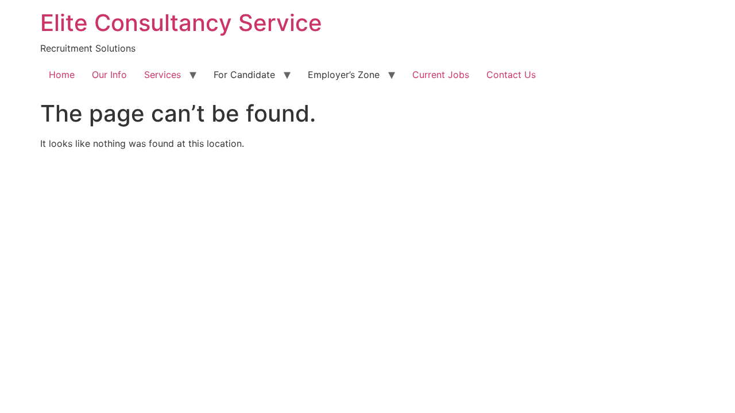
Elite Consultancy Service (181, 23)
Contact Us (511, 74)
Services (162, 74)
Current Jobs (440, 74)
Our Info (109, 74)
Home (62, 74)
